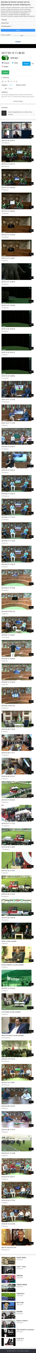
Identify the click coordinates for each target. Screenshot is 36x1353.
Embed (5, 72)
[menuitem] (24, 45)
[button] (6, 45)
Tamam (18, 30)
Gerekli (4, 20)
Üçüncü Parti (5, 23)
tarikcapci (14, 58)
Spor (10, 85)
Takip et (26, 63)
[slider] (18, 42)
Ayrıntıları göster (6, 26)
